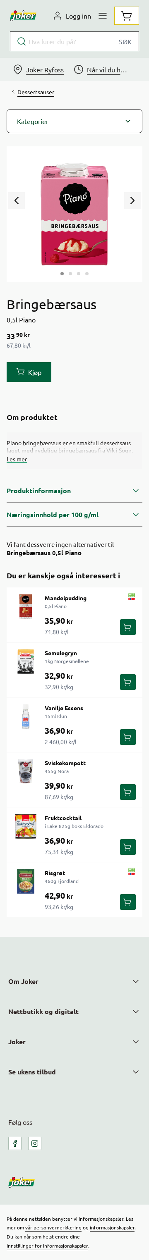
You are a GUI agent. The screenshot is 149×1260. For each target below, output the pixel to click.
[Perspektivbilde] (87, 273)
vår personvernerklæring (53, 1227)
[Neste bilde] (132, 200)
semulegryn (61, 652)
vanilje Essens (64, 707)
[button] (74, 121)
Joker (17, 1041)
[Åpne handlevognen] (126, 16)
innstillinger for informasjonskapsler (47, 1245)
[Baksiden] (78, 273)
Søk (125, 41)
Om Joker (23, 981)
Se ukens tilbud (32, 1071)
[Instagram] (34, 1143)
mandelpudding (66, 597)
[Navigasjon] (103, 16)
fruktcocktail (63, 817)
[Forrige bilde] (16, 200)
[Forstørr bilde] (74, 214)
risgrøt (55, 872)
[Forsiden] (70, 273)
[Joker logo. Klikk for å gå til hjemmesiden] (23, 15)
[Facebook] (15, 1143)
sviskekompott (65, 762)
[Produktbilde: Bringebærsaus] (62, 273)
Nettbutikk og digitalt (43, 1011)
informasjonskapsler (112, 1227)
